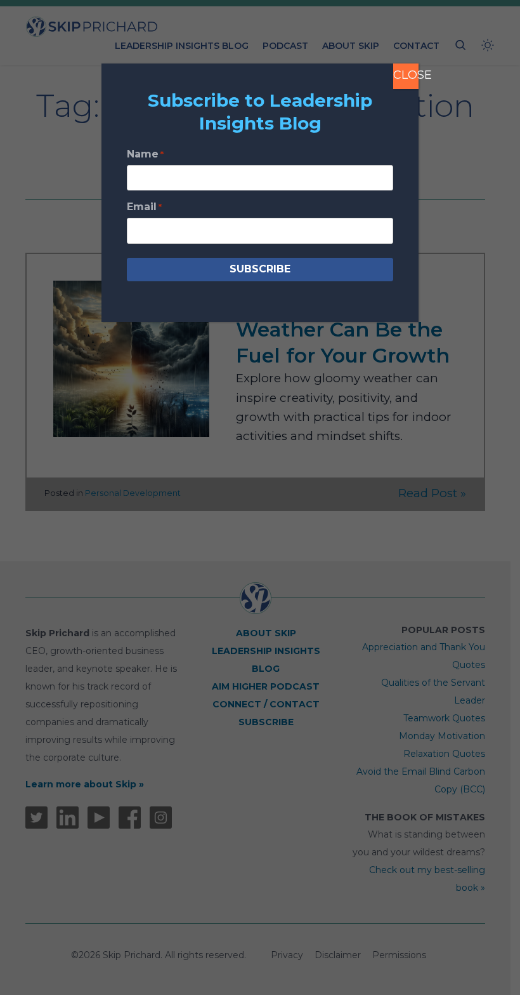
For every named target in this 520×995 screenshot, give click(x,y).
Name (145, 154)
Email (144, 207)
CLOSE (406, 75)
